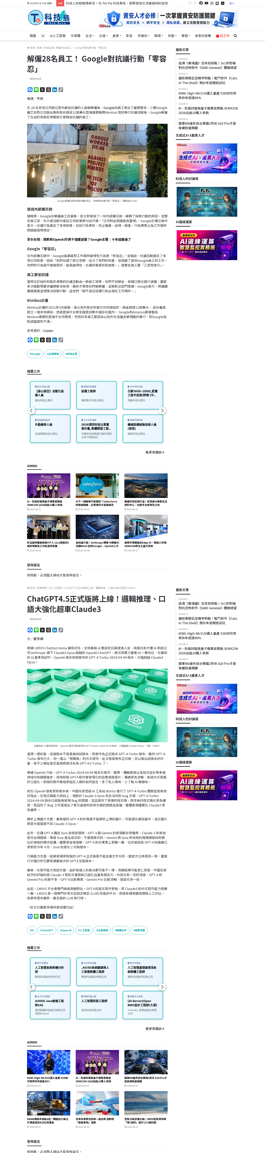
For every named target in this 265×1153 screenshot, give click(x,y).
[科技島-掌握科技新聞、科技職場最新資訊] (49, 17)
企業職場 (54, 354)
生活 (88, 35)
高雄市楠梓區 (136, 420)
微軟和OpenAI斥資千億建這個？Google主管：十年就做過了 (87, 239)
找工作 (224, 35)
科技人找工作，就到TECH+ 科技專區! (93, 3)
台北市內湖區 (89, 420)
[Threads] (222, 3)
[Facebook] (201, 3)
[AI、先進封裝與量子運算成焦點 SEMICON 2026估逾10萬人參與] (48, 485)
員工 (30, 112)
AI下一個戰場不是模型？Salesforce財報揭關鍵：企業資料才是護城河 (96, 503)
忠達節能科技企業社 (46, 433)
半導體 (75, 35)
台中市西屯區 (136, 386)
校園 (171, 35)
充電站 (142, 35)
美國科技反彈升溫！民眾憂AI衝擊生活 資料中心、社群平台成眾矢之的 (145, 503)
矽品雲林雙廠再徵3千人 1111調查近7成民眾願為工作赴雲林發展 (48, 544)
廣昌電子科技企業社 (92, 400)
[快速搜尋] (235, 35)
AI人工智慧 (58, 35)
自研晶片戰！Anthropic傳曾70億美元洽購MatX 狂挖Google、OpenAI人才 (97, 544)
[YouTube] (206, 3)
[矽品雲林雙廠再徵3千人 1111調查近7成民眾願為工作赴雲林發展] (48, 527)
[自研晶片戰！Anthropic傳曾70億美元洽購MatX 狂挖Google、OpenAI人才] (97, 527)
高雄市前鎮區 (89, 386)
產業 (115, 35)
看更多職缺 (153, 452)
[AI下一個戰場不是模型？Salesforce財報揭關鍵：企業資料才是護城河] (97, 485)
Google (108, 107)
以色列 (54, 112)
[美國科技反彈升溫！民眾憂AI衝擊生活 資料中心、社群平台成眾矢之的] (146, 485)
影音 (129, 35)
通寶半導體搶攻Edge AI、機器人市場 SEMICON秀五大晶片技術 (145, 544)
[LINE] (217, 3)
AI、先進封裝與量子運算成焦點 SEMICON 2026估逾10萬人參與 (44, 503)
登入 (231, 3)
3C (43, 35)
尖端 (102, 35)
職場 (157, 35)
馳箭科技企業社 (136, 433)
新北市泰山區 (43, 386)
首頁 (32, 47)
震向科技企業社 (44, 400)
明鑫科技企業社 (136, 400)
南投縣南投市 (43, 420)
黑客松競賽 (203, 35)
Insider (48, 330)
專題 (184, 35)
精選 (33, 35)
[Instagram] (212, 3)
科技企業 (49, 47)
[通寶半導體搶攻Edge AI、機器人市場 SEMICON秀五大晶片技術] (146, 527)
